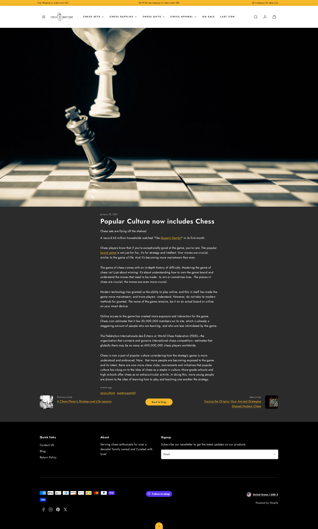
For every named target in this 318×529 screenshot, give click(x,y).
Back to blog (159, 402)
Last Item (227, 16)
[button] (44, 17)
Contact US (47, 445)
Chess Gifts (152, 16)
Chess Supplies (121, 16)
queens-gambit (126, 393)
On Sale (208, 16)
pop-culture (107, 393)
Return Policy (48, 457)
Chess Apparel (181, 16)
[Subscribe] (274, 454)
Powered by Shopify (267, 503)
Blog (43, 451)
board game (108, 253)
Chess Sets (91, 16)
